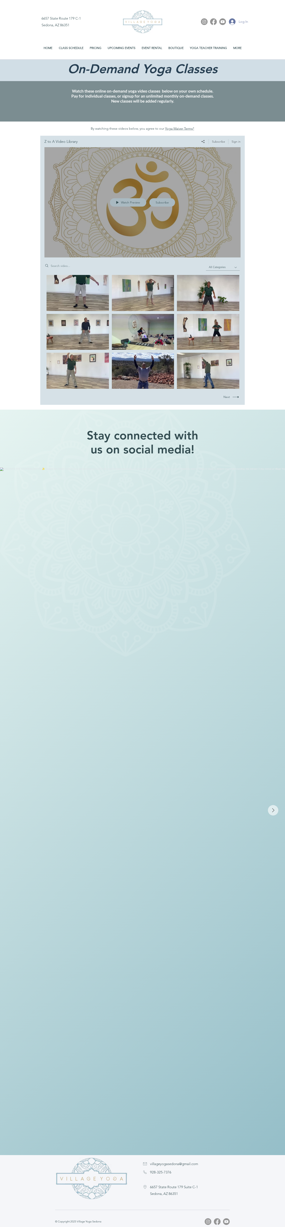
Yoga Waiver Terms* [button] (179, 128)
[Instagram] (204, 21)
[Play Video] (78, 293)
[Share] (203, 141)
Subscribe (218, 141)
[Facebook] (213, 21)
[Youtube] (222, 21)
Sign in (236, 141)
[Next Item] (273, 810)
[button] (208, 48)
